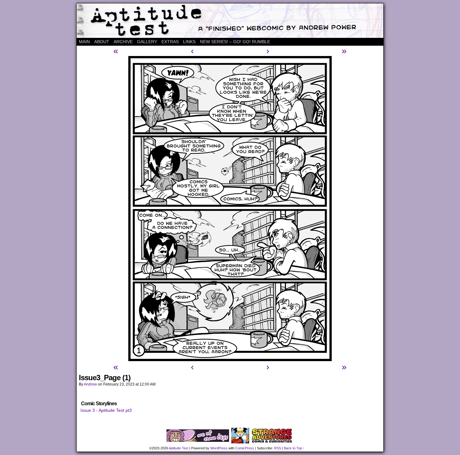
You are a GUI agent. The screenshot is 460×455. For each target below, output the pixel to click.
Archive (123, 41)
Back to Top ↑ (294, 448)
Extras (170, 41)
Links (189, 41)
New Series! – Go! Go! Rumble (235, 41)
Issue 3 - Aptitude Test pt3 (106, 410)
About (101, 41)
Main (84, 41)
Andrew (90, 384)
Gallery (147, 41)
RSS (277, 448)
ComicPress (244, 448)
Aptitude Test (230, 20)
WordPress (218, 448)
